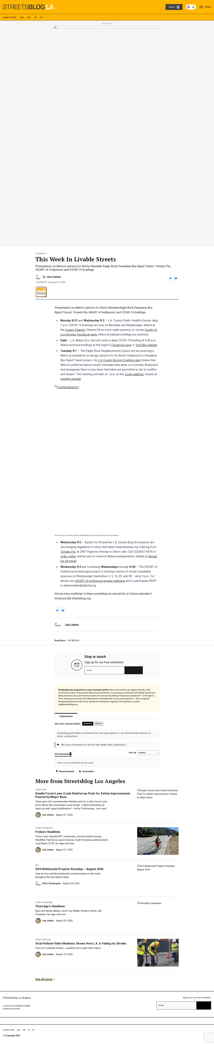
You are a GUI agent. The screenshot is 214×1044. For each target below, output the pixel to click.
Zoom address (134, 374)
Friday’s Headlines (48, 832)
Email (89, 670)
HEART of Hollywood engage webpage (100, 581)
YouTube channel (146, 345)
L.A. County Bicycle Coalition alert (119, 360)
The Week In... (41, 254)
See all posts (44, 979)
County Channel (75, 330)
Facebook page (121, 345)
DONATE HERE (9, 17)
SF (36, 17)
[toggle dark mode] (191, 7)
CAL (29, 17)
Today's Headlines (44, 828)
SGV (37, 865)
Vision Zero (41, 790)
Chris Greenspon (51, 883)
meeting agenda (70, 379)
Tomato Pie (67, 551)
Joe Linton (54, 277)
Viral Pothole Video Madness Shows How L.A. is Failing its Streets (81, 943)
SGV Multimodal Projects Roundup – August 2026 (69, 869)
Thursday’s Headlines (50, 906)
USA (22, 17)
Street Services (43, 940)
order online (68, 556)
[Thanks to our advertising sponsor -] (107, 135)
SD (41, 17)
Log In (171, 7)
